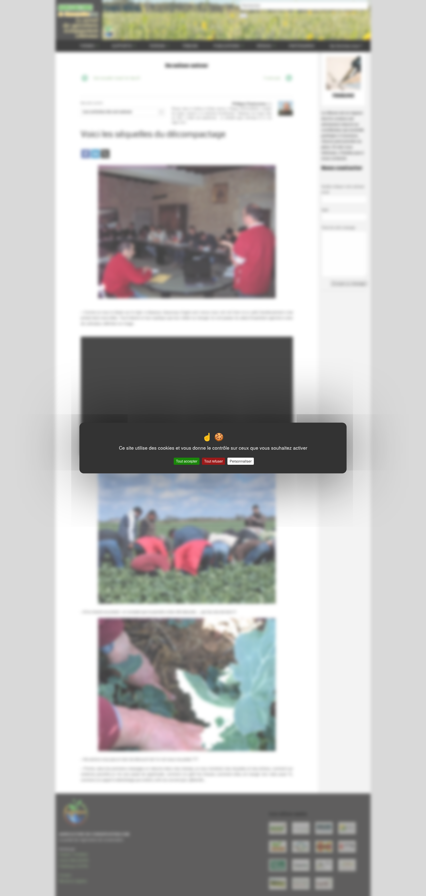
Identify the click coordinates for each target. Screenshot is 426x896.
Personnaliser (241, 461)
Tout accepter (186, 461)
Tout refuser (213, 461)
